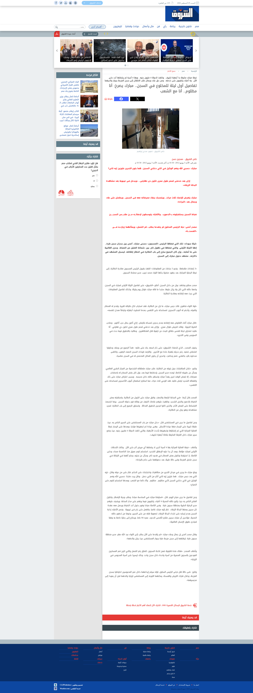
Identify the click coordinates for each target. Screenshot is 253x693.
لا (94, 181)
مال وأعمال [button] (148, 26)
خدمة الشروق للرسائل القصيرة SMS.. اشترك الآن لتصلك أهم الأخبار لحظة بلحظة (159, 605)
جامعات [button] (148, 658)
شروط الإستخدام (184, 685)
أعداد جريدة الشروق (68, 33)
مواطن (100, 655)
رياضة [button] (172, 26)
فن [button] (158, 26)
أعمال (100, 651)
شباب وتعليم (171, 670)
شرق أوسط (171, 651)
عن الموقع (171, 685)
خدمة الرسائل (160, 685)
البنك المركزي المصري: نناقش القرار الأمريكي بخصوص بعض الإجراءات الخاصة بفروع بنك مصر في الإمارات (69, 88)
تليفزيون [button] (117, 26)
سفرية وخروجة (121, 666)
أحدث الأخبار (92, 34)
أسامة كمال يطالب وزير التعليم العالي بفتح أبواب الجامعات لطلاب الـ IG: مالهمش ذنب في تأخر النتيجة (69, 103)
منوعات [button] (172, 658)
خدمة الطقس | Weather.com (70, 689)
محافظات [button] (74, 655)
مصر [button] (197, 26)
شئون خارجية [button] (185, 26)
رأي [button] (164, 26)
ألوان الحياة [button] (122, 658)
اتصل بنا (196, 685)
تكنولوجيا (172, 662)
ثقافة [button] (76, 658)
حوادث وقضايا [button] (132, 26)
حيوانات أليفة (122, 662)
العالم (173, 655)
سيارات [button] (99, 658)
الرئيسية (194, 71)
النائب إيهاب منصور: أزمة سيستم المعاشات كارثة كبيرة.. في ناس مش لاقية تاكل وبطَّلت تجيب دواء (69, 117)
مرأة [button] (197, 658)
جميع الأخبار (171, 71)
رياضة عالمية (147, 655)
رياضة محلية (147, 651)
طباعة (110, 99)
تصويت (70, 194)
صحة (173, 677)
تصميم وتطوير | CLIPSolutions (71, 685)
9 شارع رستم (171, 673)
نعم (93, 176)
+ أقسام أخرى (97, 27)
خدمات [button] (99, 662)
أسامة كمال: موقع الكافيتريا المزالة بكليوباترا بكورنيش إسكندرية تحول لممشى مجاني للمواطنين (69, 132)
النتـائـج (61, 194)
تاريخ (125, 670)
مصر (183, 71)
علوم (173, 666)
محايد (93, 186)
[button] (104, 33)
